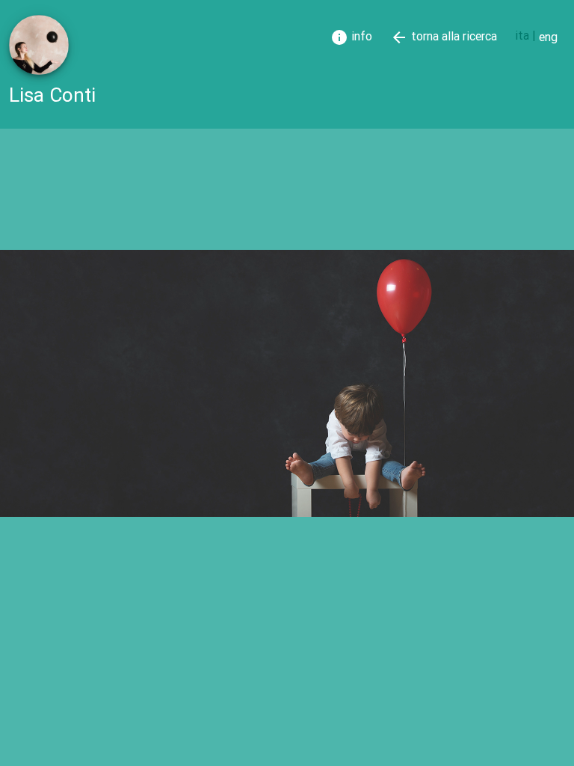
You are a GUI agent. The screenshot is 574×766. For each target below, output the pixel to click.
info (351, 37)
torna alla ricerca (443, 37)
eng (548, 36)
